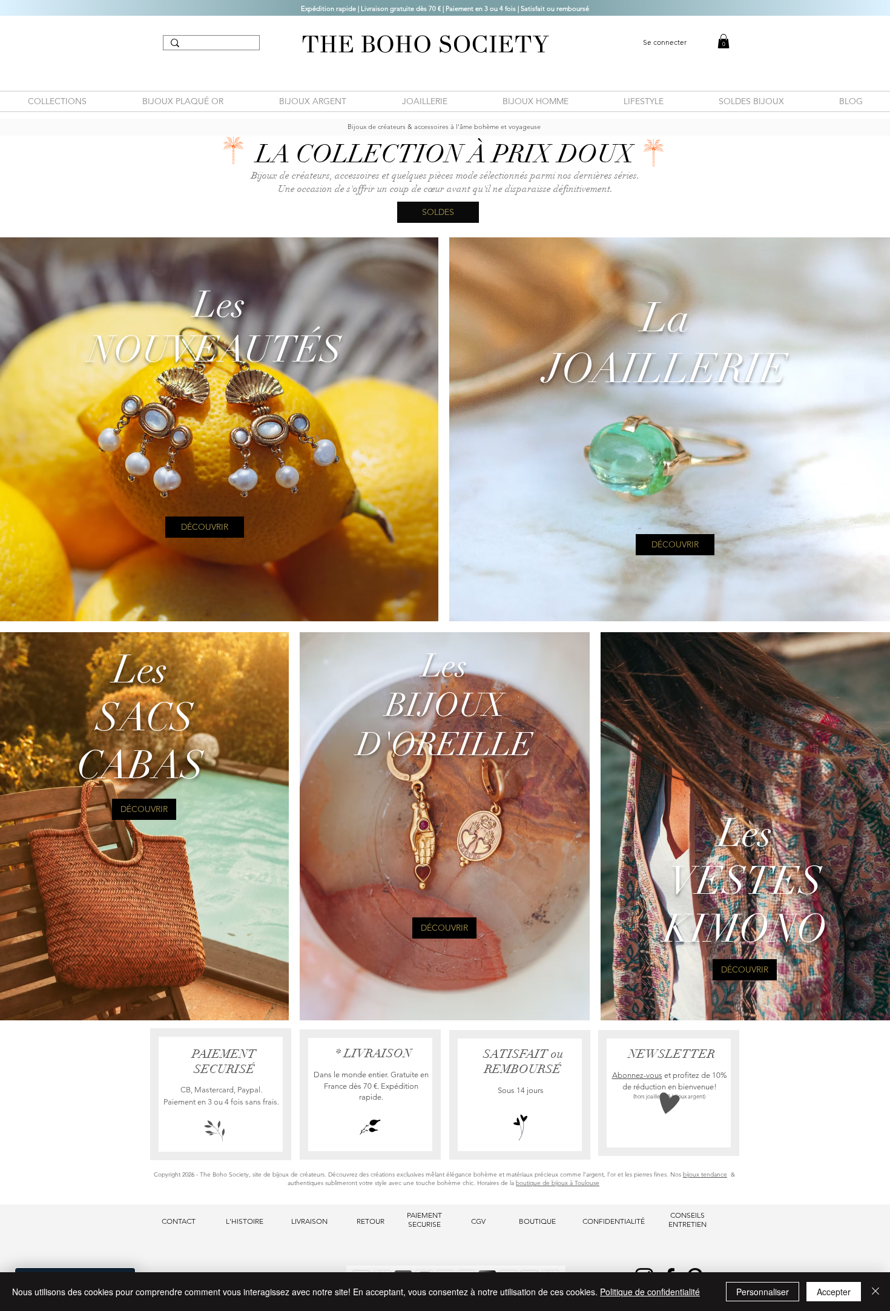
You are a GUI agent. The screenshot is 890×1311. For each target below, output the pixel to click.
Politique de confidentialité (650, 1292)
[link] (723, 41)
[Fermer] (875, 1291)
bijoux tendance (705, 1174)
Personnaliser (762, 1292)
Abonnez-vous (637, 1075)
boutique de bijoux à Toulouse (557, 1183)
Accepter (834, 1292)
